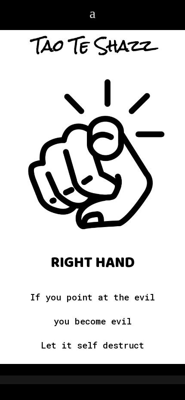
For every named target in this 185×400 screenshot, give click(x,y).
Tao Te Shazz (92, 46)
